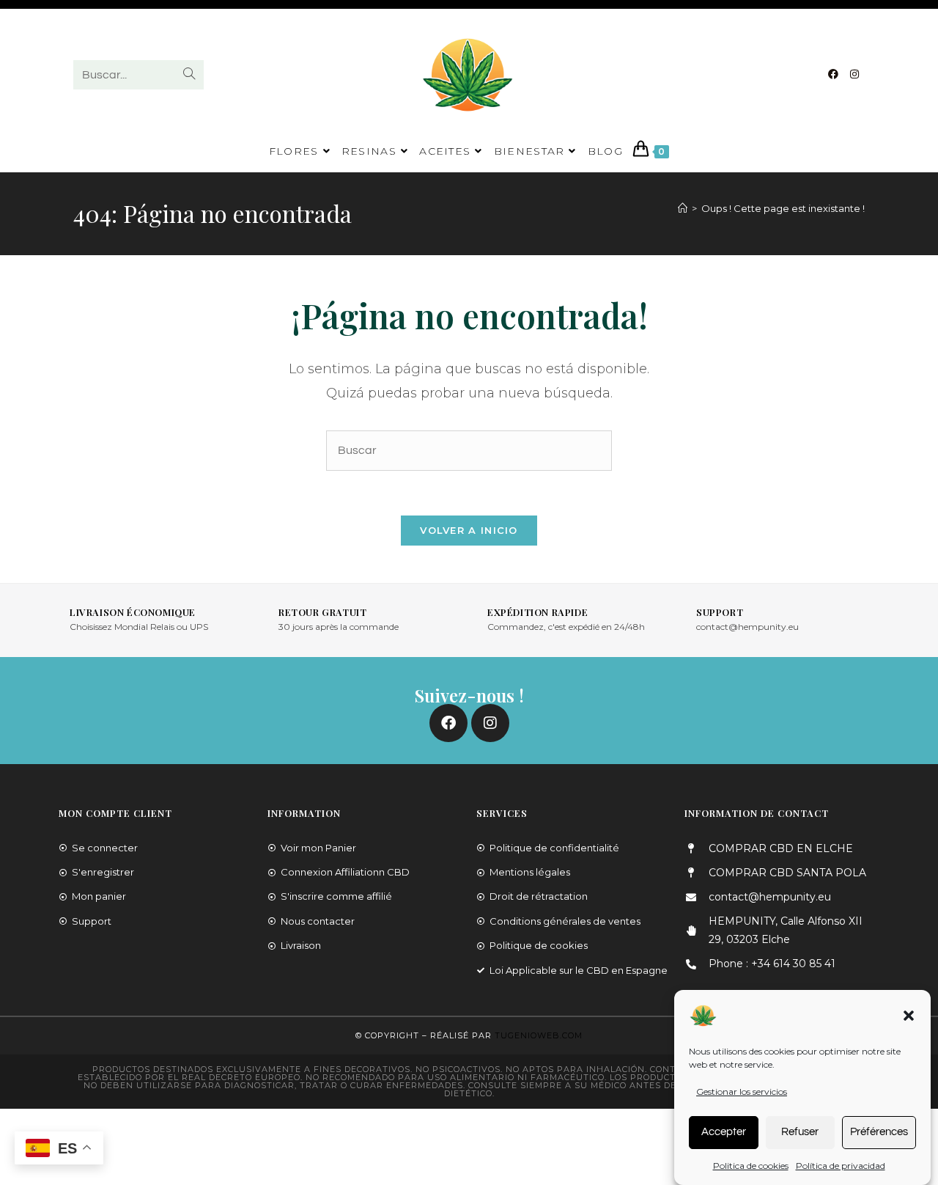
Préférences (879, 1131)
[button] (908, 1015)
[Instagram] (854, 74)
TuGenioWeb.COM (539, 1035)
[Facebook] (833, 74)
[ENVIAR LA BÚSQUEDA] (190, 74)
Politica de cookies (751, 1164)
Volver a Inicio (469, 530)
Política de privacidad (840, 1164)
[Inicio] (682, 208)
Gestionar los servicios (741, 1091)
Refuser (800, 1131)
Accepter (723, 1131)
